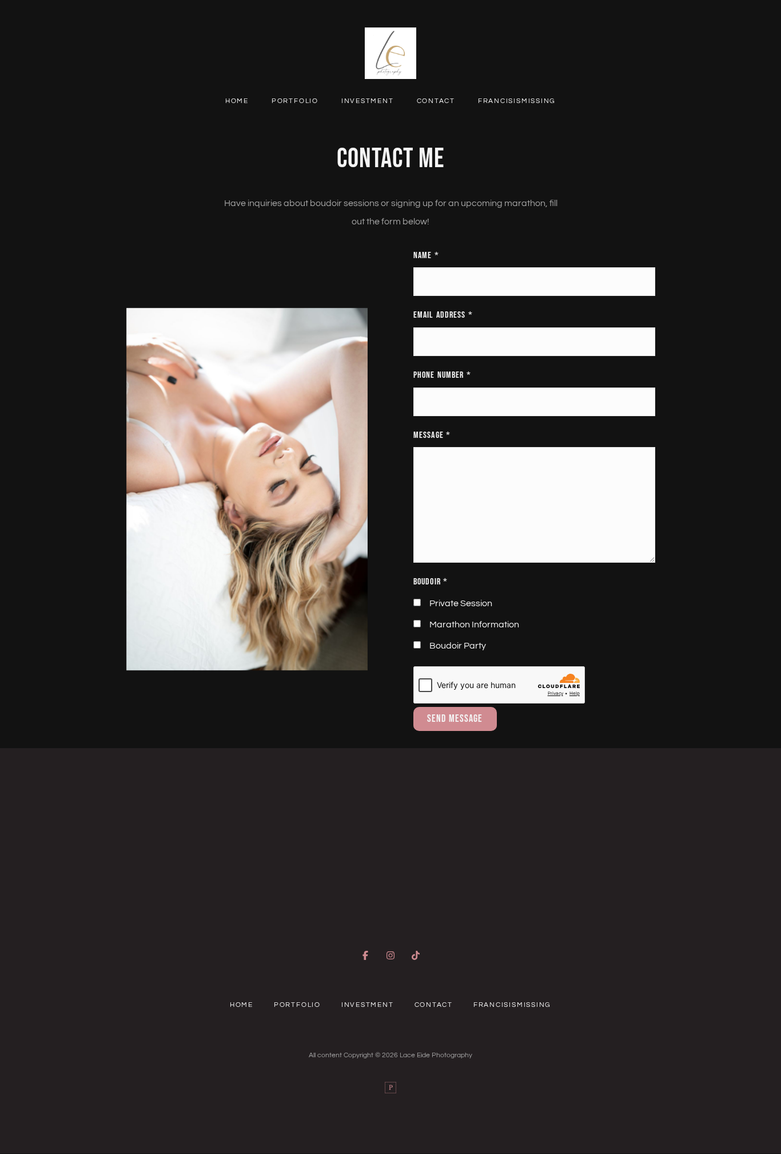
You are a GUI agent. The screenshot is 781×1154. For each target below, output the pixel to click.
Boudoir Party (457, 645)
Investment (367, 100)
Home (237, 100)
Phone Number (442, 375)
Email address (443, 315)
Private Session (460, 603)
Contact (436, 100)
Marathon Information (474, 624)
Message (432, 435)
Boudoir (430, 581)
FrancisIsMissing (517, 100)
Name (426, 255)
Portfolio (295, 100)
